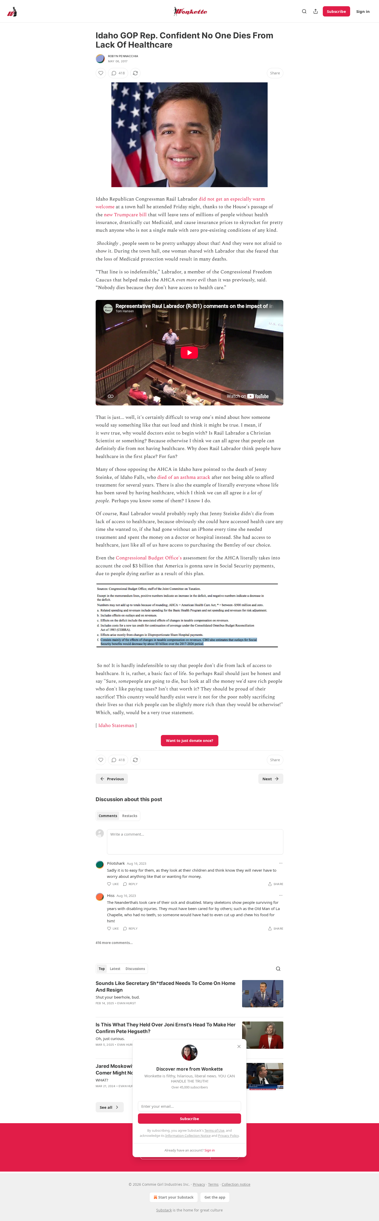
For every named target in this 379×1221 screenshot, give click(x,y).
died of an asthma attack (183, 477)
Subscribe (336, 11)
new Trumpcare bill (125, 215)
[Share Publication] (315, 11)
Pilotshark (116, 863)
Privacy (199, 1184)
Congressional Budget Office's (149, 558)
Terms (213, 1184)
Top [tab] (102, 968)
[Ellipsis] (281, 863)
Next (267, 778)
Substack (164, 1210)
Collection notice (236, 1184)
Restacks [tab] (129, 815)
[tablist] (118, 816)
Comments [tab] (108, 815)
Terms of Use (214, 1130)
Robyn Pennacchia (123, 56)
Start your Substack (176, 1197)
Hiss (110, 895)
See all (106, 1107)
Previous (115, 778)
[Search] (304, 11)
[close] (239, 1046)
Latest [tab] (115, 968)
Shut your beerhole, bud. (118, 997)
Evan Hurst (126, 1003)
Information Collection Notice (188, 1135)
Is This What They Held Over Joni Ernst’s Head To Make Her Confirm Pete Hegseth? (166, 1028)
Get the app (214, 1197)
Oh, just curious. (110, 1038)
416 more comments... (114, 942)
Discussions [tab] (135, 968)
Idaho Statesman (116, 725)
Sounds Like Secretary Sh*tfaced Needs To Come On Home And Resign (165, 986)
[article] (189, 996)
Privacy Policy (228, 1135)
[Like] (101, 73)
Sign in (363, 11)
